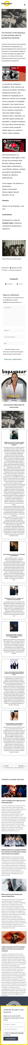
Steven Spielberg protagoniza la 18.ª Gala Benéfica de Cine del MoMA (14, 555)
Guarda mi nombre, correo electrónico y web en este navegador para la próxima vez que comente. (13, 352)
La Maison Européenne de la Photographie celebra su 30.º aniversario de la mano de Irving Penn (13, 949)
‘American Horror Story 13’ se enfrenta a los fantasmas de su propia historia (14, 599)
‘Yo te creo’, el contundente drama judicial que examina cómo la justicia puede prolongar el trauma (14, 673)
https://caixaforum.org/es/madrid (11, 259)
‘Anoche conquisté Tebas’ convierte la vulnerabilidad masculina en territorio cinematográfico (14, 636)
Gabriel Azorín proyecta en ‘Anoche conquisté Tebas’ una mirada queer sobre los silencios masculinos (14, 443)
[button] (9, 284)
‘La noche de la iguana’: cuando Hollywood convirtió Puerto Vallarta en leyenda (14, 724)
